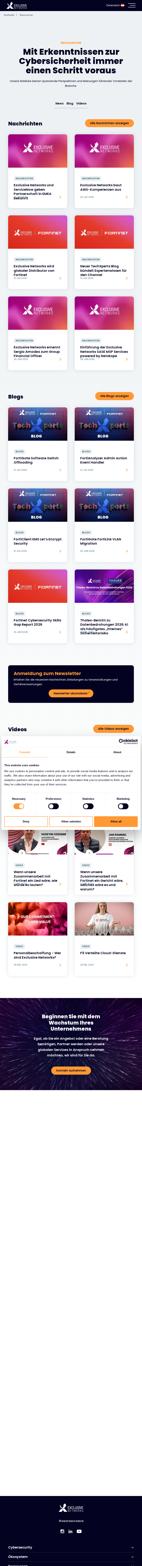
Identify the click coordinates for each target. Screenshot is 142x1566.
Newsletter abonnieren (70, 693)
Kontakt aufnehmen (71, 1070)
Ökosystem (18, 1556)
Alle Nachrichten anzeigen (109, 123)
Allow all (115, 821)
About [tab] (117, 752)
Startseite (10, 15)
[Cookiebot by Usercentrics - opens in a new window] (121, 741)
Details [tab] (71, 752)
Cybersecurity (20, 1547)
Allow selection (71, 821)
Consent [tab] (24, 752)
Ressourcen (26, 15)
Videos (81, 103)
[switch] (53, 806)
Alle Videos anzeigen (113, 729)
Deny (26, 821)
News (59, 103)
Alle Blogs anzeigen (114, 396)
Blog (70, 103)
